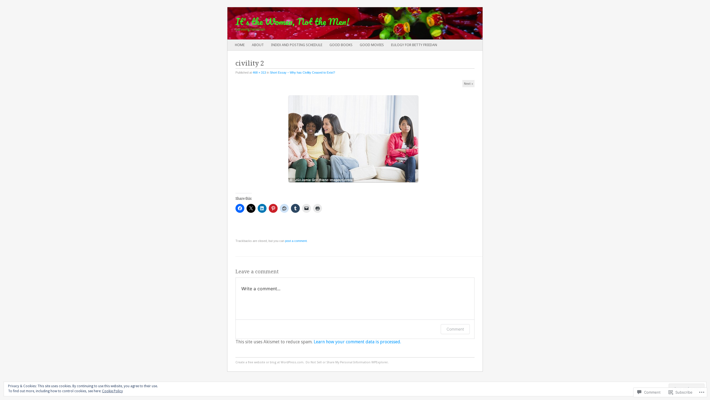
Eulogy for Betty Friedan (414, 45)
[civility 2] (355, 184)
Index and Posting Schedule (296, 45)
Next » (468, 84)
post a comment (296, 240)
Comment (455, 329)
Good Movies (372, 45)
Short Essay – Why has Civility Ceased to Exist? (302, 72)
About (258, 45)
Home (240, 45)
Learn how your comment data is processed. (357, 341)
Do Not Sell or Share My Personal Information (338, 362)
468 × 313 (259, 72)
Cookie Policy (112, 391)
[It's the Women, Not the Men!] (329, 23)
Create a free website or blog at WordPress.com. (269, 362)
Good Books (341, 45)
